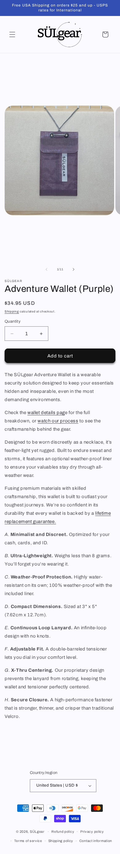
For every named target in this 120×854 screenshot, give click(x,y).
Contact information (95, 841)
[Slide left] (46, 269)
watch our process (58, 420)
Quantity (13, 321)
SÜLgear (37, 831)
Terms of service (28, 841)
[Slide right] (73, 269)
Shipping (12, 311)
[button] (12, 34)
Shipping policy (61, 841)
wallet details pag (46, 412)
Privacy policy (92, 831)
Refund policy (62, 831)
